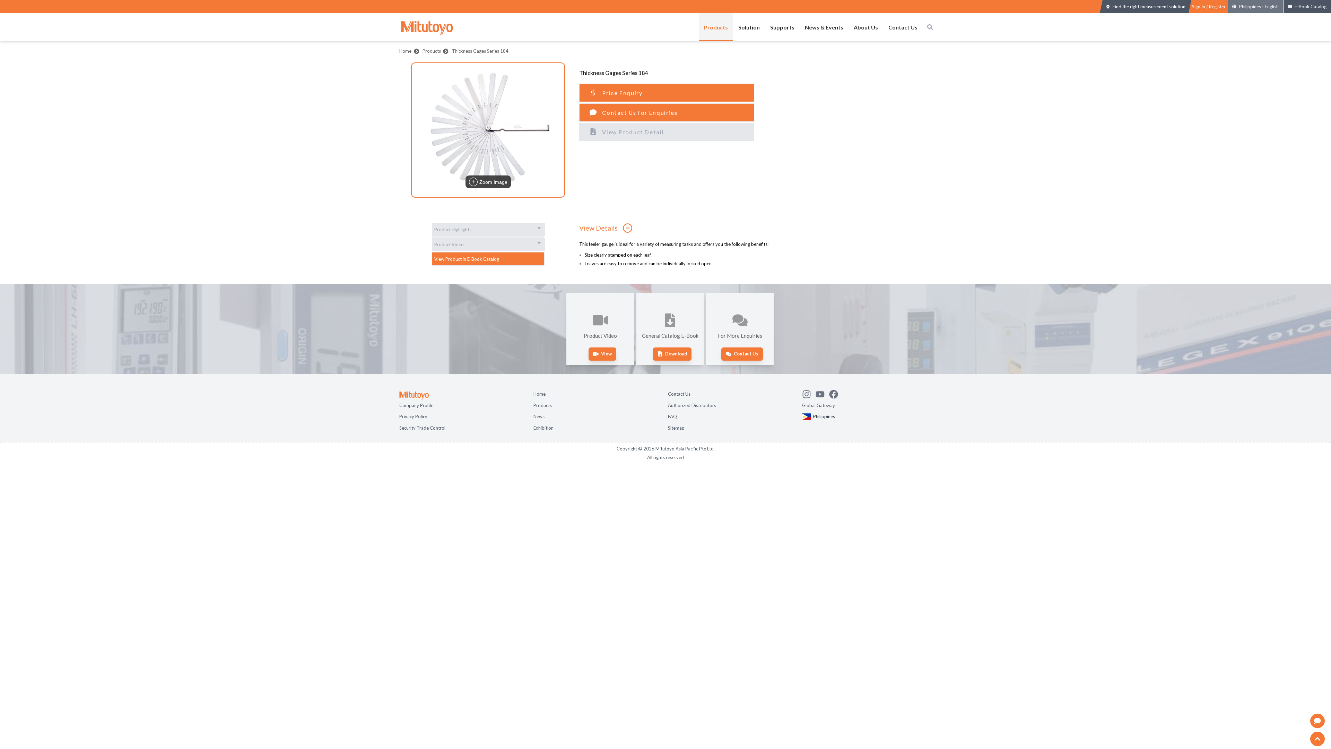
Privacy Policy (413, 416)
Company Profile (416, 405)
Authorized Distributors (692, 405)
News (539, 416)
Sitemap (676, 428)
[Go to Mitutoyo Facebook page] (836, 393)
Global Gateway (818, 405)
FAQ (672, 416)
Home (405, 51)
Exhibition (543, 428)
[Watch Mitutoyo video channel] (822, 393)
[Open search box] (930, 27)
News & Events (824, 27)
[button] (488, 130)
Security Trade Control (422, 428)
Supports (782, 27)
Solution (749, 27)
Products (716, 27)
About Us (866, 27)
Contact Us (902, 27)
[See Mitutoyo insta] (809, 393)
